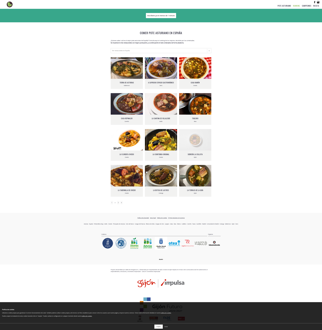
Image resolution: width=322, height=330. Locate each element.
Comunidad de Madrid (213, 224)
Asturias (86, 224)
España (91, 224)
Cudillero (184, 224)
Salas (171, 224)
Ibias (175, 224)
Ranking (296, 5)
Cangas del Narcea (140, 224)
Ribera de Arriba (150, 224)
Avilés (105, 224)
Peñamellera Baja (98, 224)
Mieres (179, 224)
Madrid (204, 224)
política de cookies (166, 313)
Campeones (306, 5)
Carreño (189, 224)
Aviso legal (153, 218)
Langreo (167, 224)
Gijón (233, 224)
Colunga (222, 224)
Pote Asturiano (284, 5)
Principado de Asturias (119, 224)
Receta (316, 5)
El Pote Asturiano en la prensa (176, 218)
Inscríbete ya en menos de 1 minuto (161, 15)
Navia (193, 224)
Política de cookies (162, 218)
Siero (236, 224)
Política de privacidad (143, 218)
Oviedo (110, 224)
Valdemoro (228, 224)
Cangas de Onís (159, 224)
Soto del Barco (130, 224)
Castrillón (198, 224)
